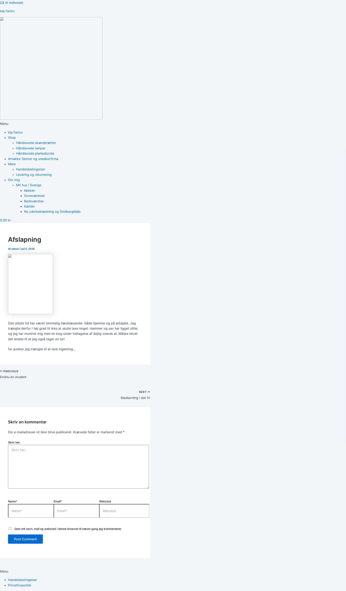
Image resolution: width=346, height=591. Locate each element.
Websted (105, 501)
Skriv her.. (14, 442)
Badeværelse (34, 201)
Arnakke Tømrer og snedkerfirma (33, 159)
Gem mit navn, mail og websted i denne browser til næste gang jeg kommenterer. (68, 528)
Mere (12, 164)
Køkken (29, 190)
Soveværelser (34, 196)
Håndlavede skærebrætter (36, 143)
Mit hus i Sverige (28, 185)
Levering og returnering (34, 175)
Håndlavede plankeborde (35, 153)
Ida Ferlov (7, 11)
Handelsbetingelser (30, 169)
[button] (173, 123)
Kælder (29, 206)
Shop (12, 138)
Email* (58, 501)
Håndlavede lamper (30, 148)
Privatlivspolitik (19, 585)
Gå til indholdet (11, 3)
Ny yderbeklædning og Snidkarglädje (52, 211)
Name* (12, 501)
